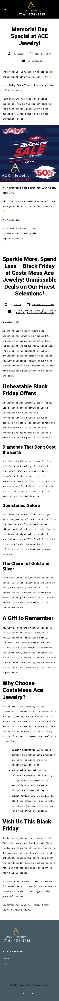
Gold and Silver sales (40, 312)
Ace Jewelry (25, 310)
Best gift (41, 310)
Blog (4, 963)
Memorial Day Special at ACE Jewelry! (29, 36)
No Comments (35, 61)
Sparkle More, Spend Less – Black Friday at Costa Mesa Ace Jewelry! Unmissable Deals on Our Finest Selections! (30, 276)
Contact (6, 958)
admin (21, 54)
